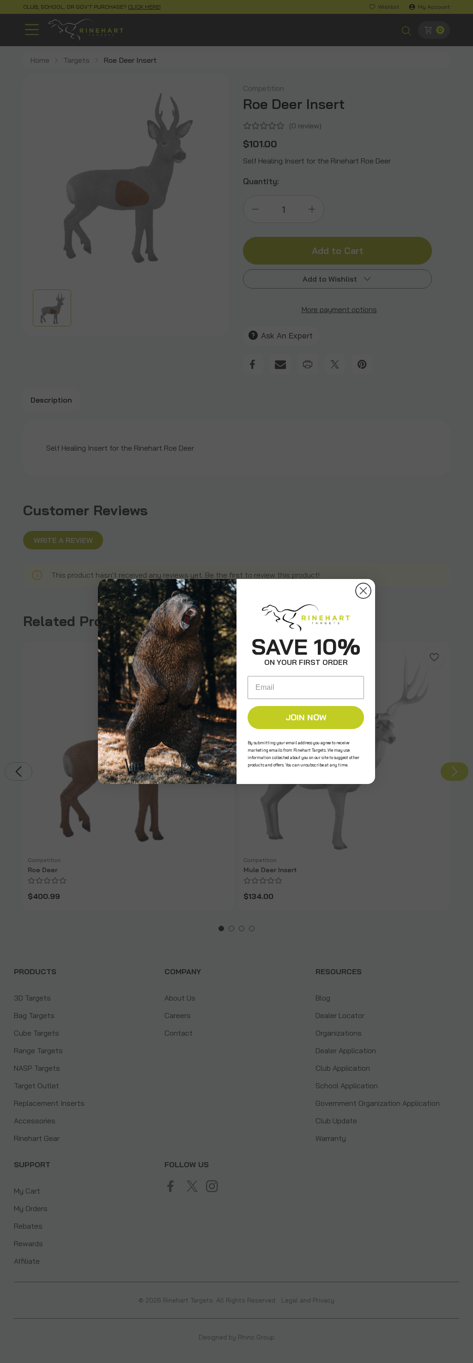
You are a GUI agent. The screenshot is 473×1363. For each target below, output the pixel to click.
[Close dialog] (363, 591)
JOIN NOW (306, 717)
